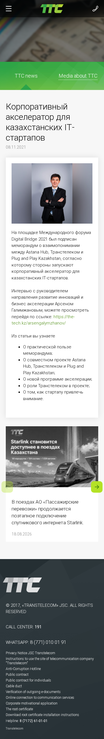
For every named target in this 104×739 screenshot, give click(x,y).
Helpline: (12, 721)
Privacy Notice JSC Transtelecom (30, 653)
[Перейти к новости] (52, 459)
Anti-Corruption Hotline (23, 669)
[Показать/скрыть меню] (9, 8)
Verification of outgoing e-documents (33, 692)
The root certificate (19, 709)
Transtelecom (14, 728)
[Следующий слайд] (97, 487)
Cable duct (14, 686)
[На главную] (52, 8)
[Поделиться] (87, 92)
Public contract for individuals (28, 680)
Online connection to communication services (40, 698)
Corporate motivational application (31, 703)
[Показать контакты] (95, 8)
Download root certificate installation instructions (42, 715)
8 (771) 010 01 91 (48, 642)
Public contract (17, 675)
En (15, 92)
